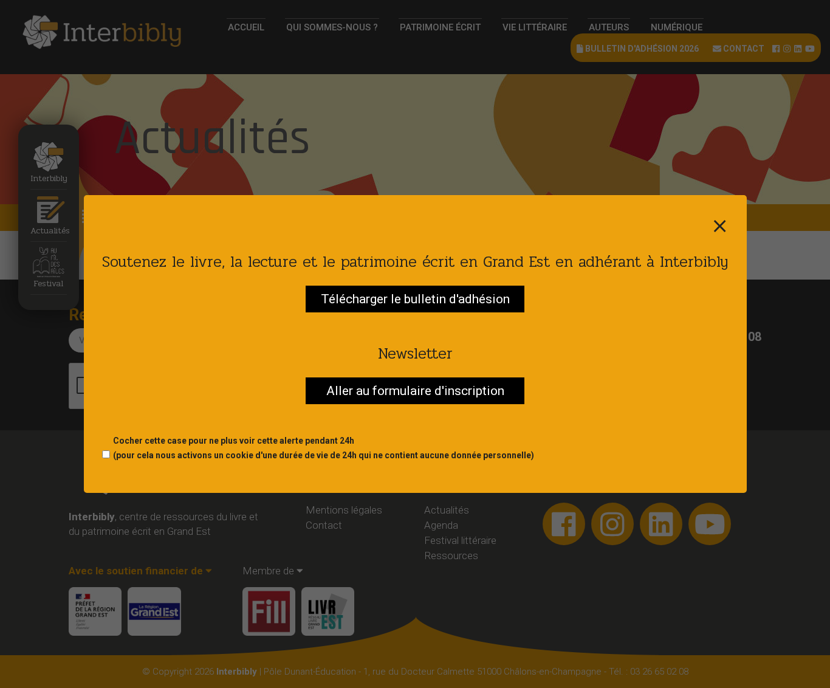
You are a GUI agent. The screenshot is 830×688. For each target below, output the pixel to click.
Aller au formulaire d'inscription (415, 391)
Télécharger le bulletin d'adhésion (415, 299)
